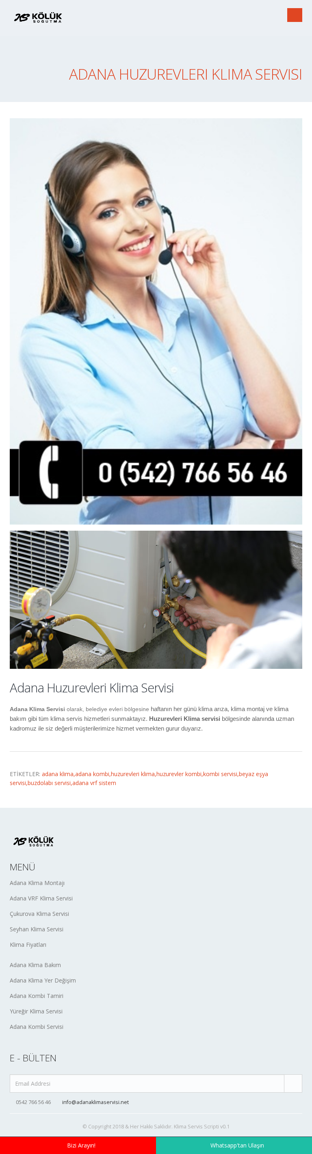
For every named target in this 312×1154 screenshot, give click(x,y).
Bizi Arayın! (81, 1145)
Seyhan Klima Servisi (36, 929)
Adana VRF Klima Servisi (41, 898)
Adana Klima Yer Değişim (43, 980)
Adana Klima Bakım (35, 965)
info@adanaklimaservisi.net (95, 1102)
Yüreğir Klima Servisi (36, 1011)
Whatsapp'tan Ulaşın (237, 1145)
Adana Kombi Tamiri (36, 996)
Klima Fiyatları (28, 944)
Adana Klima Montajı (37, 883)
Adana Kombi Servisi (36, 1026)
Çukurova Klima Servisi (39, 914)
